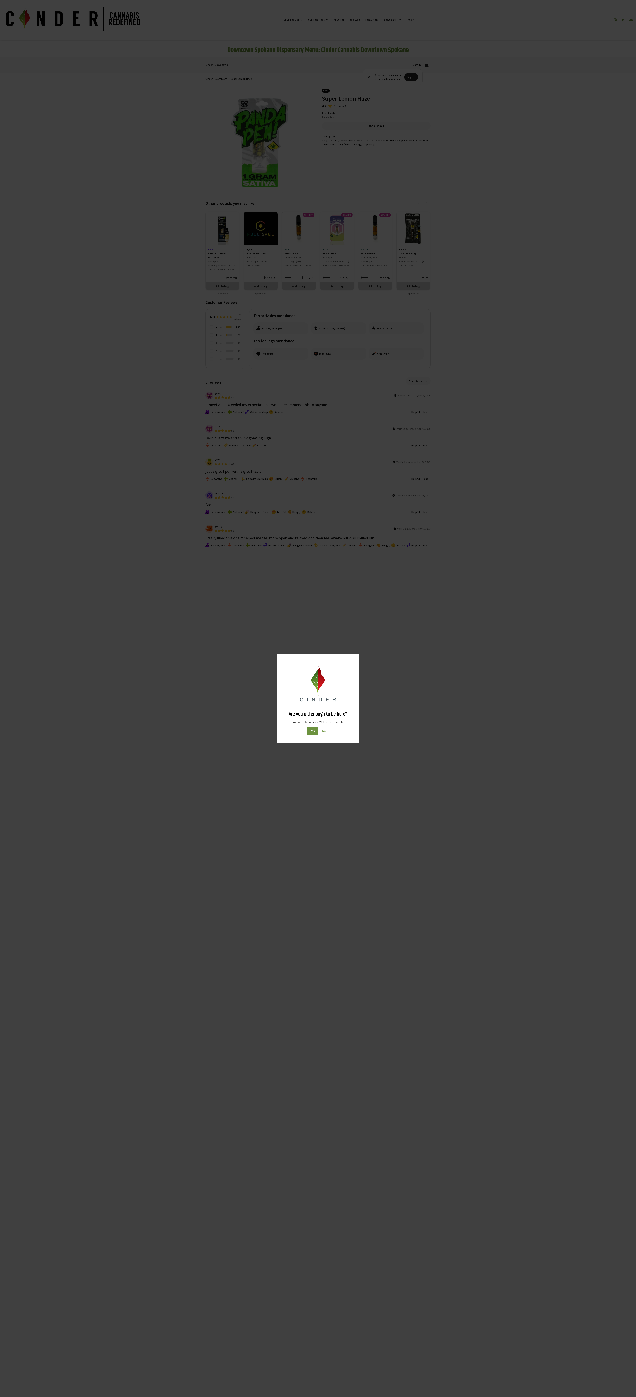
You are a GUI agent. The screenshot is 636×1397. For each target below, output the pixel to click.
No (324, 731)
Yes (312, 731)
